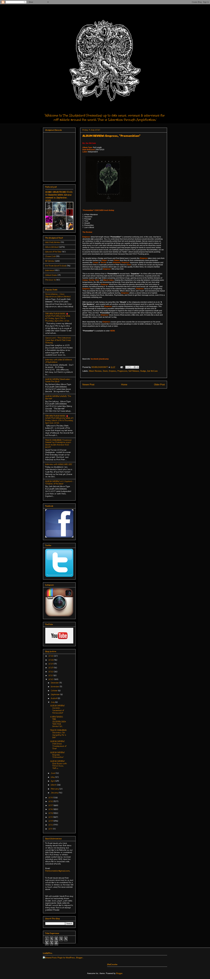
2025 (51, 660)
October (54, 690)
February (55, 789)
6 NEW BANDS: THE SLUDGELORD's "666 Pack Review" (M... (58, 721)
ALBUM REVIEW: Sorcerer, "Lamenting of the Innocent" (57, 709)
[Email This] (126, 367)
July (53, 702)
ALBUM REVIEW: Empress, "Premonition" (57, 754)
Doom (105, 371)
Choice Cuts (50, 256)
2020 (51, 679)
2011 (50, 829)
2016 (50, 809)
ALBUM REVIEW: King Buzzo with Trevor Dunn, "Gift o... (58, 764)
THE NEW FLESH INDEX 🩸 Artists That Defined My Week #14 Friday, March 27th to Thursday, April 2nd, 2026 (59, 419)
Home (124, 384)
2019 (50, 797)
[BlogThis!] (129, 367)
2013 (50, 821)
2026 (51, 656)
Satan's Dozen (51, 275)
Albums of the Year (53, 252)
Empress (112, 371)
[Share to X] (132, 367)
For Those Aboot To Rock (55, 266)
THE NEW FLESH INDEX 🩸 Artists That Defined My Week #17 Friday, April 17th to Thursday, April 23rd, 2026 (57, 317)
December (55, 683)
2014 (50, 817)
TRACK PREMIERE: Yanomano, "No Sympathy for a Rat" (58, 733)
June (53, 773)
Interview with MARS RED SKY (58, 464)
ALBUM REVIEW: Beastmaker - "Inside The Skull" (58, 380)
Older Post (159, 384)
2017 (50, 805)
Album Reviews (95, 371)
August (54, 698)
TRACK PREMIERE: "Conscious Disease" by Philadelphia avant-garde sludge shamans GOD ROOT (58, 443)
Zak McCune (152, 371)
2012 (50, 825)
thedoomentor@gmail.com (57, 870)
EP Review (49, 261)
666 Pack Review (52, 242)
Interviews (49, 270)
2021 (50, 675)
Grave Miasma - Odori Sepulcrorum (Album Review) (58, 295)
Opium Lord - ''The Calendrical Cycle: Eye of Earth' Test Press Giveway (58, 340)
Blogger (119, 973)
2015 (50, 813)
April (53, 781)
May (53, 777)
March (54, 785)
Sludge (143, 371)
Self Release (133, 371)
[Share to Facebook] (134, 367)
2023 (51, 667)
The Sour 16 (50, 280)
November (55, 686)
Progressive (122, 371)
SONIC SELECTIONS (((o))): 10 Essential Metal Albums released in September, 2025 (59, 196)
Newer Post (88, 384)
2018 (50, 801)
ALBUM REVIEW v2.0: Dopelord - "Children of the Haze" (59, 482)
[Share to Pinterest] (137, 367)
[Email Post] (121, 367)
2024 (51, 664)
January (55, 793)
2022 (51, 671)
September (55, 694)
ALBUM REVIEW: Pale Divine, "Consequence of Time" (58, 745)
